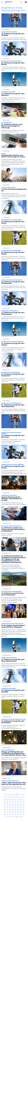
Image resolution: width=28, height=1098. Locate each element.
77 (8, 816)
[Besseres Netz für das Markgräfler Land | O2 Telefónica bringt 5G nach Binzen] (14, 56)
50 (21, 807)
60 (4, 811)
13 (9, 797)
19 (23, 797)
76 (6, 816)
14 (11, 797)
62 (10, 811)
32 (15, 802)
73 (18, 814)
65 (18, 811)
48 (15, 807)
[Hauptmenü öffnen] (2, 2)
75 (23, 814)
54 (10, 809)
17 (18, 797)
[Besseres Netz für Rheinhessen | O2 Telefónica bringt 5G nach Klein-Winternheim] (14, 653)
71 (12, 814)
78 (11, 816)
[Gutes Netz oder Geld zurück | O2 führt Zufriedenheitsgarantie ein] (14, 184)
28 (4, 802)
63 (12, 811)
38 (10, 804)
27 (23, 799)
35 (23, 802)
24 (15, 799)
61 (7, 811)
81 (19, 816)
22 (9, 799)
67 (23, 811)
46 (10, 807)
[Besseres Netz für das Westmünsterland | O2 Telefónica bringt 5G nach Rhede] (14, 246)
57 (18, 809)
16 (16, 797)
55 (12, 809)
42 (20, 804)
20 (4, 799)
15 (13, 797)
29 (7, 802)
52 (4, 809)
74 (20, 814)
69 (7, 814)
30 (10, 802)
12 (6, 797)
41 (18, 804)
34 (20, 802)
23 (12, 799)
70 (10, 814)
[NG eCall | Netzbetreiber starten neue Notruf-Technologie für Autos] (14, 151)
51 (23, 807)
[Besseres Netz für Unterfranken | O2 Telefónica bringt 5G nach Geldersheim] (14, 306)
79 (14, 816)
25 (18, 799)
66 (20, 811)
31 (12, 802)
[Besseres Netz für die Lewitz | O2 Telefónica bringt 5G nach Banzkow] (14, 87)
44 (4, 807)
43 (23, 804)
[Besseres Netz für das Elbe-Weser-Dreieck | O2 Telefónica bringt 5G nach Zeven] (14, 215)
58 (20, 809)
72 (15, 814)
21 (7, 799)
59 (23, 809)
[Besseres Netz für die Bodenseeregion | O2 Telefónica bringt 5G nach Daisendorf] (14, 368)
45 (7, 807)
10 (23, 794)
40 (15, 804)
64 (15, 811)
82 (22, 816)
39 (12, 804)
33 (18, 802)
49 (18, 807)
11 (4, 797)
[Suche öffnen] (21, 2)
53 (7, 809)
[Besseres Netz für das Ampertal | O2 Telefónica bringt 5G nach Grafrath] (14, 27)
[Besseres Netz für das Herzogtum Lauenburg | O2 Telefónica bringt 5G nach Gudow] (14, 337)
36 (4, 804)
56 (15, 809)
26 (20, 799)
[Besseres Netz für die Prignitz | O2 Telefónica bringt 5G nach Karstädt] (14, 684)
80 (16, 816)
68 (4, 814)
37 (7, 804)
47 (12, 807)
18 (21, 797)
